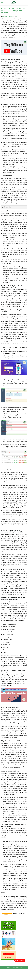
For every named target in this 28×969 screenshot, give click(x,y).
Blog (17, 16)
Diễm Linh (11, 16)
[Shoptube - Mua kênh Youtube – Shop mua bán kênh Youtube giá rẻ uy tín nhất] (14, 2)
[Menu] (2, 2)
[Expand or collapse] (25, 207)
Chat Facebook (19, 960)
